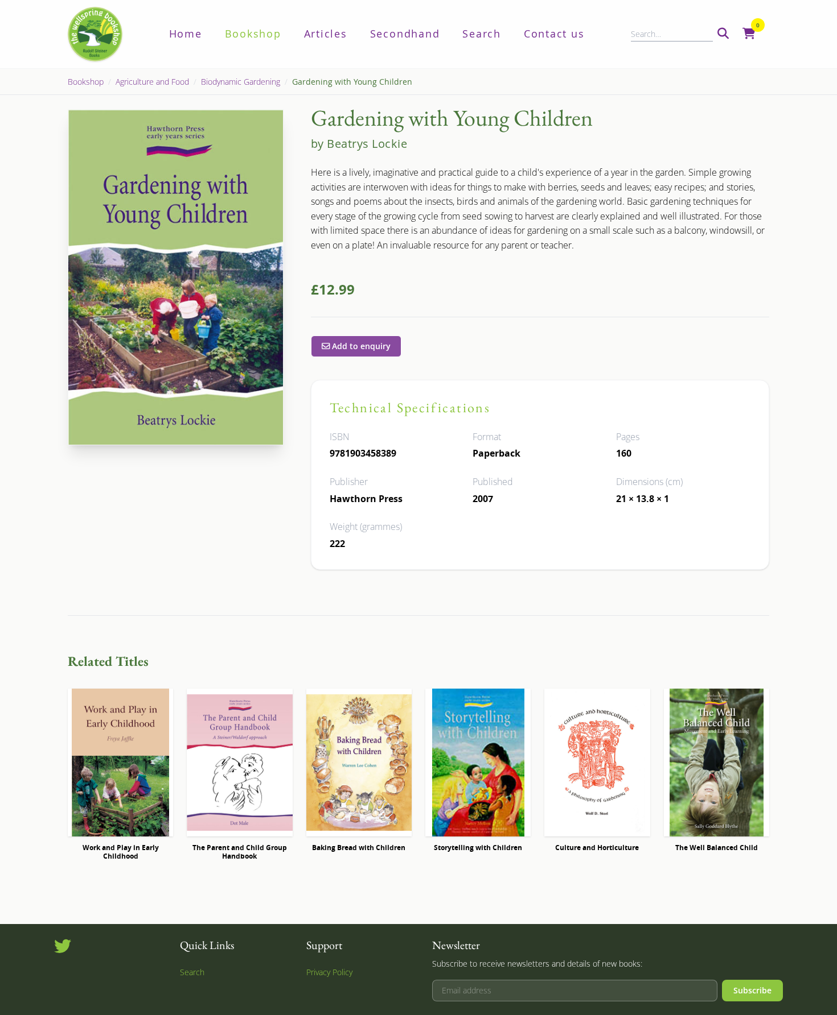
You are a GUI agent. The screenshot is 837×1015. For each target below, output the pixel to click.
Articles (325, 33)
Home (185, 33)
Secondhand (405, 33)
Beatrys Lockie (367, 143)
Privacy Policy (329, 972)
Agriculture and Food (152, 81)
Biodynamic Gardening (240, 81)
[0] (749, 34)
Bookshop (253, 33)
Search (481, 33)
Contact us (554, 33)
